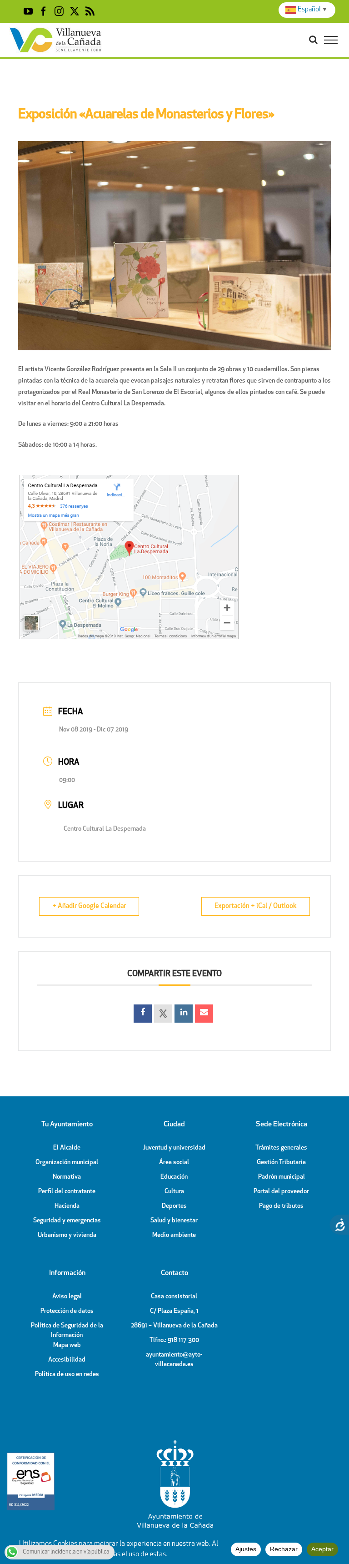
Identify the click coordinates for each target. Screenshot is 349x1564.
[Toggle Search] (313, 39)
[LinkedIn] (183, 1013)
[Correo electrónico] (204, 1013)
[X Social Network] (163, 1013)
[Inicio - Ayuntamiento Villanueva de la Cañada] (174, 1442)
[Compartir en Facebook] (143, 1013)
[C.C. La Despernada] (129, 477)
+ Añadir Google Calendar (89, 906)
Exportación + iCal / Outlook (255, 906)
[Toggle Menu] (330, 40)
